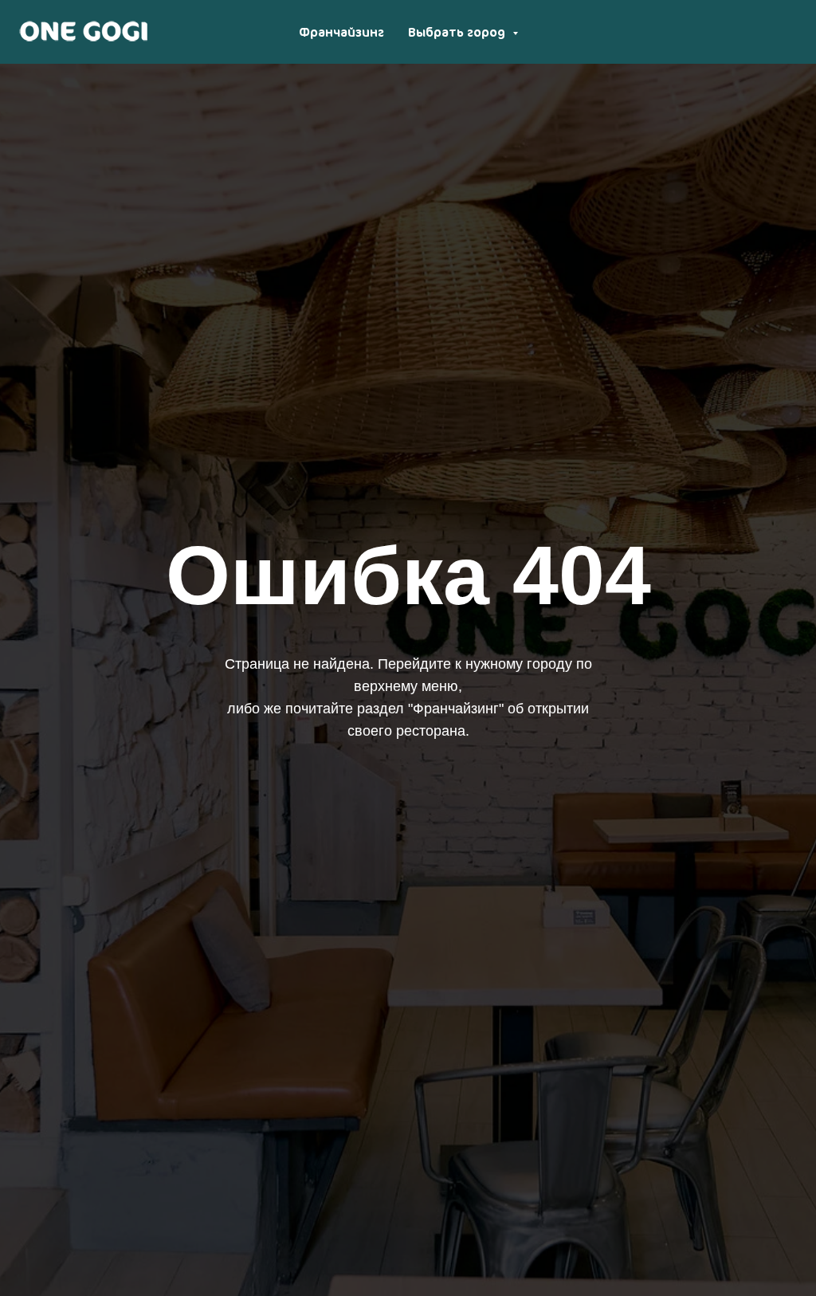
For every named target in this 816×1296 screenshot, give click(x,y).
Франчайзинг (341, 32)
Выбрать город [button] (458, 32)
